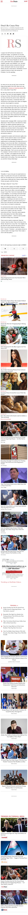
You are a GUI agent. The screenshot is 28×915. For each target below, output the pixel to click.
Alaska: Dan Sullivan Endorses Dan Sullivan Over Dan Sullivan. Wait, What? (14, 736)
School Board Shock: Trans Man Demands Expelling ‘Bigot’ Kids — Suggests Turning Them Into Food (14, 858)
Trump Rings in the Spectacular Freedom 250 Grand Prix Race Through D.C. (14, 711)
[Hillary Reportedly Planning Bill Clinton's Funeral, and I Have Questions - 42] (14, 897)
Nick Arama (3, 532)
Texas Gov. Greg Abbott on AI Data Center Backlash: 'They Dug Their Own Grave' (13, 506)
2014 (5, 252)
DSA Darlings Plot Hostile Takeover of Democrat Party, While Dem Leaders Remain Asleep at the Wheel (14, 658)
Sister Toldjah (3, 487)
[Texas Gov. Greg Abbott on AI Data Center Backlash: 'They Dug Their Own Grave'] (14, 497)
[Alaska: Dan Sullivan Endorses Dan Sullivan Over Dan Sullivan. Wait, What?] (14, 726)
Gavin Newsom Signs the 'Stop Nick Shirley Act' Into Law (13, 834)
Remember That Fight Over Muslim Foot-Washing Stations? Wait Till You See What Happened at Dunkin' (13, 462)
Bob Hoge (3, 442)
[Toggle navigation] (2, 1)
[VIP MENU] (25, 1)
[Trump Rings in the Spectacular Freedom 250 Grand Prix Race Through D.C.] (14, 701)
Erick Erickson (5, 27)
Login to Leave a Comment (14, 571)
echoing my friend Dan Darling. (16, 88)
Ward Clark (14, 688)
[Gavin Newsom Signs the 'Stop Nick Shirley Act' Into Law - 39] (14, 825)
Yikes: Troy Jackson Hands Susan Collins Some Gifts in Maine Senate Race (13, 484)
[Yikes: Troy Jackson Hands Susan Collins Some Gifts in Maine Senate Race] (14, 475)
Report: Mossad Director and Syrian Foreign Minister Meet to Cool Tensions (14, 787)
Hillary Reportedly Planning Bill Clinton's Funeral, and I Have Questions (12, 906)
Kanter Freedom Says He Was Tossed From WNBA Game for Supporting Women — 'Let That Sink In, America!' (13, 439)
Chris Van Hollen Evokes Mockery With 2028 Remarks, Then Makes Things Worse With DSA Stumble (12, 529)
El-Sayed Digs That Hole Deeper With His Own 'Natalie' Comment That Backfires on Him (12, 552)
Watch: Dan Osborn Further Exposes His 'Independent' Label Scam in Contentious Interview (14, 684)
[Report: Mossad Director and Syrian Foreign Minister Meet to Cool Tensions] (14, 777)
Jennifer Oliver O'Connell (6, 509)
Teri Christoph (4, 465)
